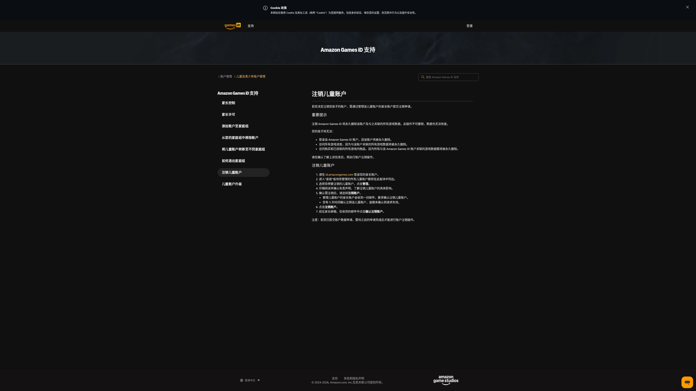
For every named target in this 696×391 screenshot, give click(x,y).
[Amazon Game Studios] (446, 380)
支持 (251, 26)
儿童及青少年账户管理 (250, 76)
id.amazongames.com (339, 174)
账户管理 (226, 76)
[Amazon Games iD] (233, 26)
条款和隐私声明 (354, 378)
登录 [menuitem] (470, 26)
